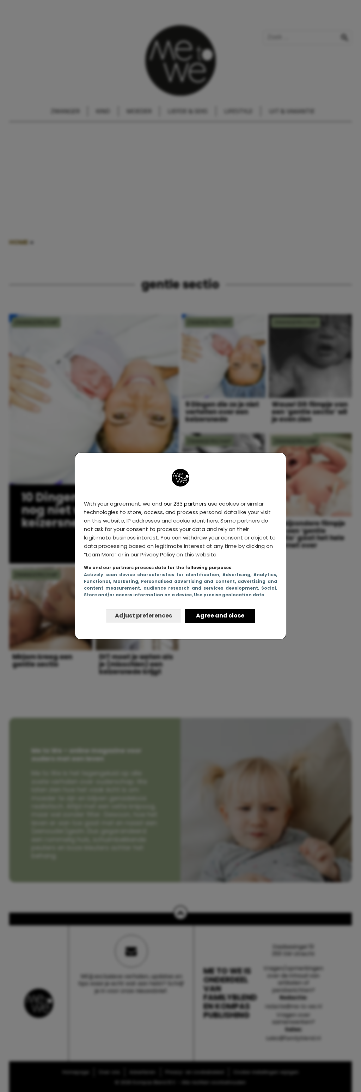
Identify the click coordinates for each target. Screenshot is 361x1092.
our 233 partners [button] (185, 503)
